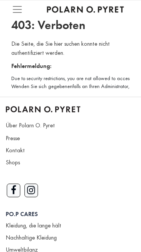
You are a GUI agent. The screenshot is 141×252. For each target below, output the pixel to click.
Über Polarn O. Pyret (30, 126)
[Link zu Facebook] (13, 190)
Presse (13, 139)
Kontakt (15, 151)
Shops (13, 163)
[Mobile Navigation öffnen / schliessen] (17, 9)
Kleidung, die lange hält (33, 226)
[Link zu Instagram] (31, 190)
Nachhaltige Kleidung (31, 238)
